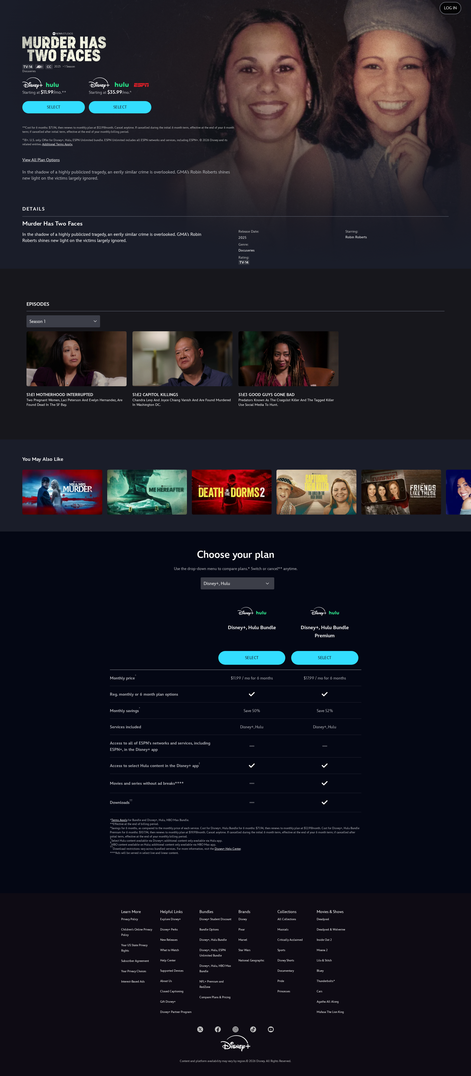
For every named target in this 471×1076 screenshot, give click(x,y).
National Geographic (251, 960)
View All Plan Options (41, 160)
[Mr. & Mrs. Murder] (62, 492)
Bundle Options (209, 929)
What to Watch (169, 950)
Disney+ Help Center (228, 848)
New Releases (169, 940)
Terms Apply (119, 820)
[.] (200, 1029)
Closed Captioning (171, 991)
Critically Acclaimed (290, 940)
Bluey (320, 970)
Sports (281, 950)
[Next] (461, 491)
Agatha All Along (328, 1001)
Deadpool (323, 919)
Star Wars (244, 950)
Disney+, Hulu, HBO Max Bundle (215, 968)
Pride (280, 981)
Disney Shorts (285, 960)
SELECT (53, 107)
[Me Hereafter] (147, 492)
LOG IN (450, 8)
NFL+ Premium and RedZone (211, 984)
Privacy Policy (129, 919)
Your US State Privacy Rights (134, 947)
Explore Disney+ (170, 919)
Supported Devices (171, 970)
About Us (166, 981)
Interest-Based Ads (133, 981)
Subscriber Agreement (135, 961)
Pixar (241, 929)
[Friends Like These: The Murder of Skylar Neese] (401, 492)
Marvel (242, 940)
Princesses (283, 991)
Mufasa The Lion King (330, 1012)
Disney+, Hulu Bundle (213, 940)
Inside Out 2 (324, 940)
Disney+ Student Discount (215, 919)
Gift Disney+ (168, 1001)
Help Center (168, 960)
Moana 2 (322, 950)
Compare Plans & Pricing (215, 997)
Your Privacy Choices (133, 971)
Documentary (285, 970)
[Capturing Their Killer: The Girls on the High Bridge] (316, 492)
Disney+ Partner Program (176, 1012)
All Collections (286, 919)
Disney (242, 919)
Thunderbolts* (326, 981)
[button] (176, 912)
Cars (319, 991)
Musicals (282, 929)
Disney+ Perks (169, 929)
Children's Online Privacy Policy (136, 932)
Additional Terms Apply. (57, 144)
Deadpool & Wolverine (331, 929)
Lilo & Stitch (324, 960)
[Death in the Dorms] (232, 492)
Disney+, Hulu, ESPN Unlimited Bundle (212, 952)
